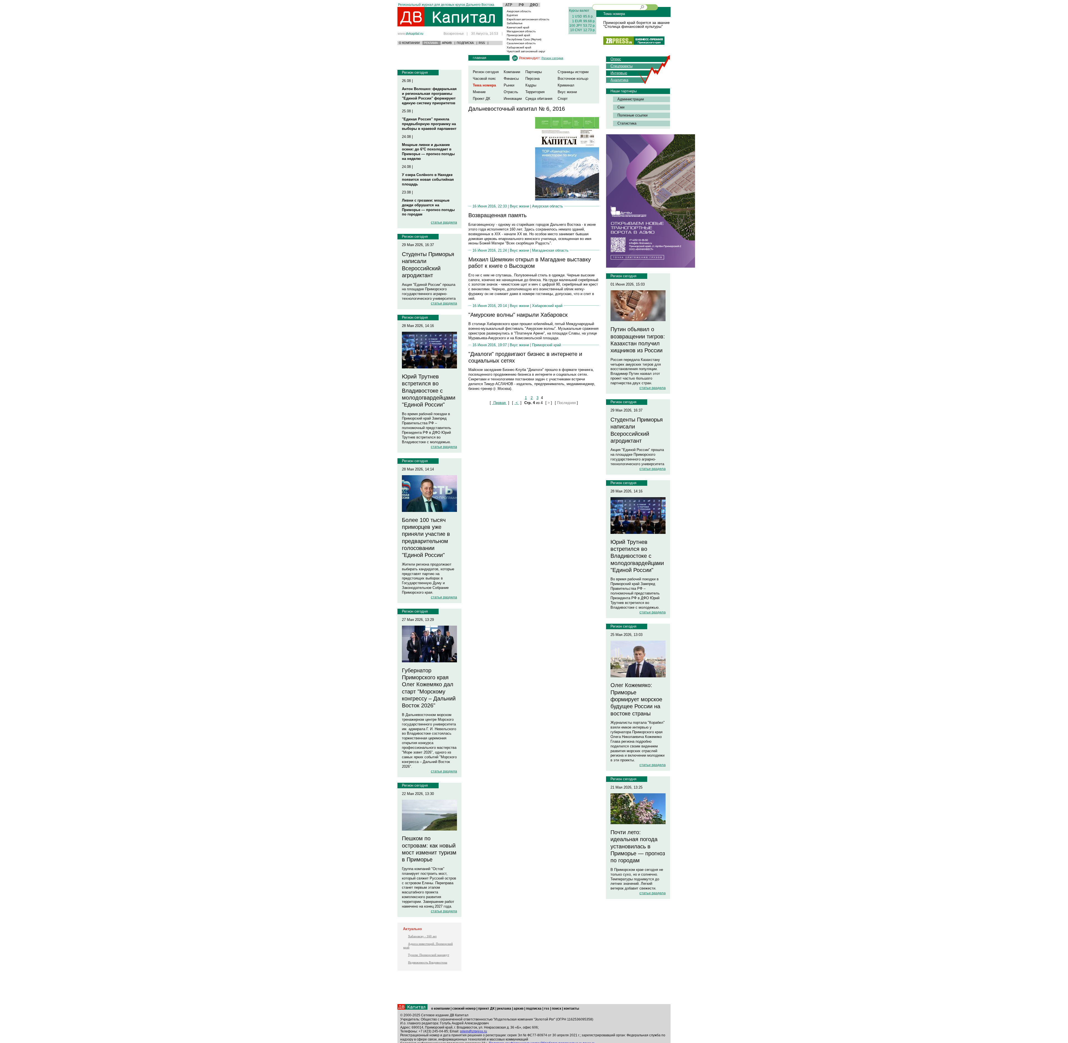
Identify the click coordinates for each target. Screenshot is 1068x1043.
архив (518, 1008)
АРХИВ (447, 42)
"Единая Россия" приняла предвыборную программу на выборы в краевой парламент (429, 124)
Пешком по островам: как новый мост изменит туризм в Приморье (429, 849)
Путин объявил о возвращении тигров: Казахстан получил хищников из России (637, 339)
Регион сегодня (415, 72)
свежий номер (464, 1008)
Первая (499, 403)
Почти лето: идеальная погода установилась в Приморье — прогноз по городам (637, 846)
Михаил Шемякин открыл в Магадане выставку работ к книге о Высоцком (529, 262)
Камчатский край (518, 27)
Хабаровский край (519, 47)
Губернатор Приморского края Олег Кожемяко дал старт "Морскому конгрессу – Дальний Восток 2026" (429, 688)
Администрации (630, 99)
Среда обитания (538, 98)
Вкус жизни (567, 92)
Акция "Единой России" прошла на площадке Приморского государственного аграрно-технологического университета (429, 292)
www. (410, 33)
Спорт (563, 98)
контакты (571, 1008)
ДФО (534, 5)
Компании (512, 72)
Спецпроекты (621, 66)
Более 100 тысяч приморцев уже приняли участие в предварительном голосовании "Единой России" (426, 537)
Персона (532, 78)
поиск (556, 1008)
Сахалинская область (521, 43)
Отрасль (511, 92)
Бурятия (512, 15)
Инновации (513, 98)
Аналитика (619, 80)
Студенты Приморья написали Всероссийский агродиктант (428, 264)
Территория (535, 92)
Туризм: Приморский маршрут (428, 955)
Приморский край (518, 35)
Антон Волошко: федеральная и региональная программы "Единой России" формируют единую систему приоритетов (429, 96)
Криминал (566, 85)
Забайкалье (515, 23)
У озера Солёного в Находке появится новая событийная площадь (428, 179)
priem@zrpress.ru (473, 1031)
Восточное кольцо (573, 78)
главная (479, 58)
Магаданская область (521, 31)
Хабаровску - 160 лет (422, 936)
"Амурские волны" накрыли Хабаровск (518, 315)
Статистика (626, 123)
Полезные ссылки (632, 115)
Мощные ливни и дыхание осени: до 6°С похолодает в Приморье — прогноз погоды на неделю (428, 152)
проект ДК (486, 1008)
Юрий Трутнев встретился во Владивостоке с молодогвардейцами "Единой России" (428, 390)
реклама (504, 1008)
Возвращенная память (497, 215)
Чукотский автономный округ (526, 51)
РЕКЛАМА (431, 42)
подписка (534, 1008)
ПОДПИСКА (465, 42)
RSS (482, 42)
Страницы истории (573, 72)
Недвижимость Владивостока (427, 962)
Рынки (509, 85)
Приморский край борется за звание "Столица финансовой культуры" (636, 24)
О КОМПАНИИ (409, 42)
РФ (521, 5)
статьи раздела (444, 222)
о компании (440, 1008)
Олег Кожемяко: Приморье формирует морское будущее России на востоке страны (636, 699)
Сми (620, 107)
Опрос (615, 59)
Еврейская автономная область (528, 19)
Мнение (479, 92)
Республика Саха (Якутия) (524, 39)
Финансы (511, 78)
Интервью (618, 73)
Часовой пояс (484, 78)
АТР (508, 5)
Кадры (530, 85)
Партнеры (533, 72)
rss (546, 1008)
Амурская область (519, 11)
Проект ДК (481, 98)
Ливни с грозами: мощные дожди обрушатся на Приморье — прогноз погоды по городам (428, 207)
